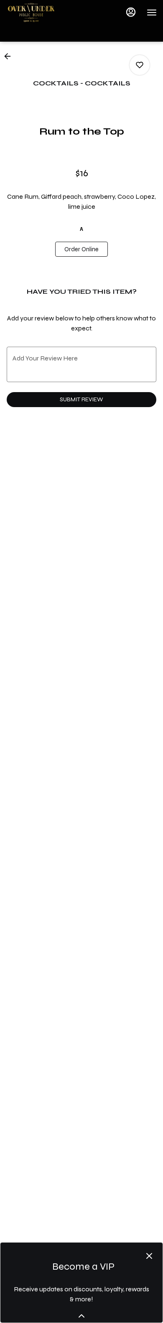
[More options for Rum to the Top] (140, 65)
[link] (81, 249)
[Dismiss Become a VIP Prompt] (149, 1256)
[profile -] (131, 12)
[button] (10, 56)
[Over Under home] (44, 12)
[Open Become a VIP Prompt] (81, 1316)
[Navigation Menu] (152, 12)
